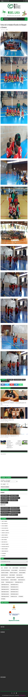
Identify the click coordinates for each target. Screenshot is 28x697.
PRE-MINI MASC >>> (13, 514)
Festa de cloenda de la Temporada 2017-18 (10, 435)
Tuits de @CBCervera (5, 629)
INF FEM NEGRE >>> (5, 500)
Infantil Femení (5, 530)
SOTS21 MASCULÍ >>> (5, 510)
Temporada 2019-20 (14, 589)
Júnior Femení (5, 535)
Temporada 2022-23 (5, 594)
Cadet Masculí (5, 523)
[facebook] (26, 1)
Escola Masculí (17, 379)
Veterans (3, 555)
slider (2, 582)
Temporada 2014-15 (5, 584)
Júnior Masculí (5, 537)
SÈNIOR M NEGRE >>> (5, 507)
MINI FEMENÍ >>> (4, 502)
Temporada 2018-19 (5, 589)
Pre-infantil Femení (10, 577)
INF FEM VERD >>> (14, 500)
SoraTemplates (22, 695)
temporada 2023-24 (14, 594)
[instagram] (24, 1)
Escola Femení (10, 379)
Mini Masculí (19, 575)
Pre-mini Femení (5, 544)
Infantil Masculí (5, 532)
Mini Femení (4, 539)
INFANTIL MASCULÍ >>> (15, 512)
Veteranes (4, 553)
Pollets (23, 379)
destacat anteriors (5, 570)
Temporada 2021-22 (14, 591)
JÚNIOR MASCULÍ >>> (15, 510)
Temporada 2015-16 (14, 584)
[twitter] (25, 1)
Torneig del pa (14, 596)
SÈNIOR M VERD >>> (15, 507)
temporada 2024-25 (5, 596)
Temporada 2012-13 (9, 582)
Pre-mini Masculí (5, 546)
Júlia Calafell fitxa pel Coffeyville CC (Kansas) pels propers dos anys (13, 403)
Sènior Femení (5, 548)
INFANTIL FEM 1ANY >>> (15, 497)
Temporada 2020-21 (5, 591)
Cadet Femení (4, 521)
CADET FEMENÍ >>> (5, 497)
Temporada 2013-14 (19, 582)
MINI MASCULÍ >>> (4, 514)
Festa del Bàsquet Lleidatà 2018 (7, 419)
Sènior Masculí (5, 551)
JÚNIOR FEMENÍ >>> (14, 495)
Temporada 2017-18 (5, 381)
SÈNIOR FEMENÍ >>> (5, 495)
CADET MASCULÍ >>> (5, 512)
